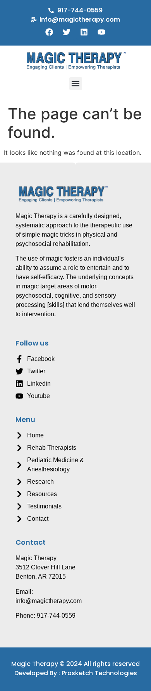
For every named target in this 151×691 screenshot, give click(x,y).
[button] (75, 83)
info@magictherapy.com (48, 601)
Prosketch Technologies (99, 673)
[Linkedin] (84, 32)
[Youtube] (101, 32)
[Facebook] (49, 32)
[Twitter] (66, 32)
